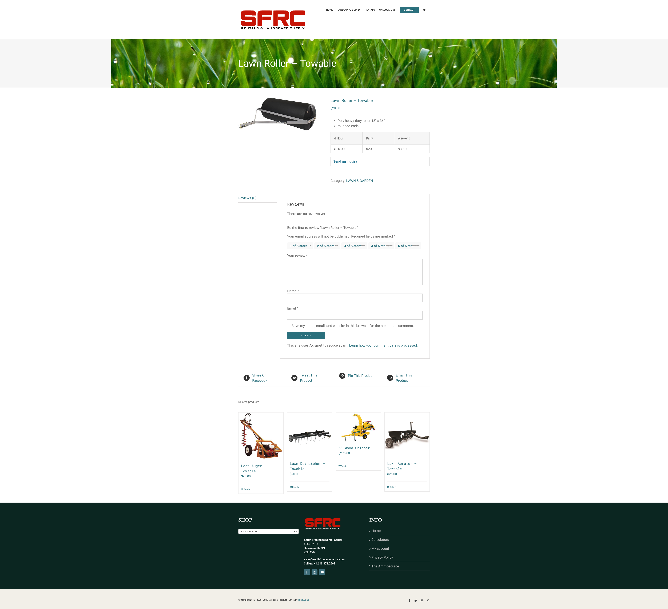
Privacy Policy (382, 557)
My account (380, 548)
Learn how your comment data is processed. (383, 345)
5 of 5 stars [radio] (406, 246)
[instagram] (314, 572)
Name (293, 291)
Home (376, 531)
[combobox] (268, 531)
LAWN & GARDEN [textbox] (267, 531)
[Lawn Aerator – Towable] (407, 434)
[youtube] (322, 572)
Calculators (380, 540)
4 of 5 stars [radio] (379, 246)
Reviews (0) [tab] (247, 198)
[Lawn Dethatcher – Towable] (309, 434)
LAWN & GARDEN (359, 181)
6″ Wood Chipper (354, 448)
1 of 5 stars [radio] (298, 246)
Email (292, 308)
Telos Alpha (303, 600)
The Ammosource (385, 566)
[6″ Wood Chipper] (358, 427)
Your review (297, 255)
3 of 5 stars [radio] (352, 246)
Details (247, 489)
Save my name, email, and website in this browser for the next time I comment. (353, 326)
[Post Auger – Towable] (260, 436)
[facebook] (307, 572)
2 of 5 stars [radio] (325, 246)
